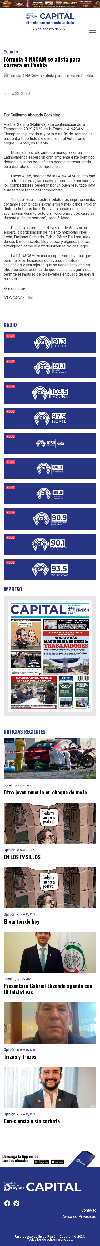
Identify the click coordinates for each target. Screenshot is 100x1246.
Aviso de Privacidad (79, 1216)
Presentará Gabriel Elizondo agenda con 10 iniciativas (48, 989)
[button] (92, 31)
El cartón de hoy (21, 921)
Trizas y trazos (20, 1057)
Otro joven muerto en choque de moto (45, 792)
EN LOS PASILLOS (22, 857)
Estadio (11, 51)
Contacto (88, 1210)
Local (8, 785)
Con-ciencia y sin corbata (32, 1121)
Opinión (9, 850)
